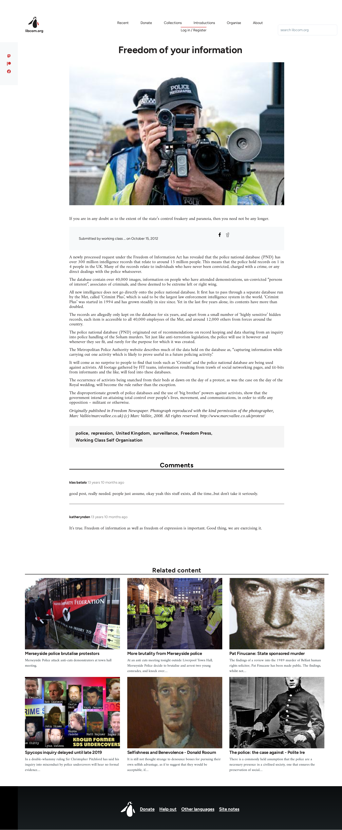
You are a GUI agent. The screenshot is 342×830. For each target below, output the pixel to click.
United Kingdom (133, 433)
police (82, 433)
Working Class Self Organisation (109, 440)
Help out (168, 809)
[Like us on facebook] (9, 71)
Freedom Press (196, 433)
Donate (147, 809)
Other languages (197, 809)
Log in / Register (193, 30)
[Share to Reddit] (227, 235)
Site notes (229, 809)
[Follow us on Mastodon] (9, 56)
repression (102, 433)
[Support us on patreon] (9, 63)
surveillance (165, 433)
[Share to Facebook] (220, 235)
